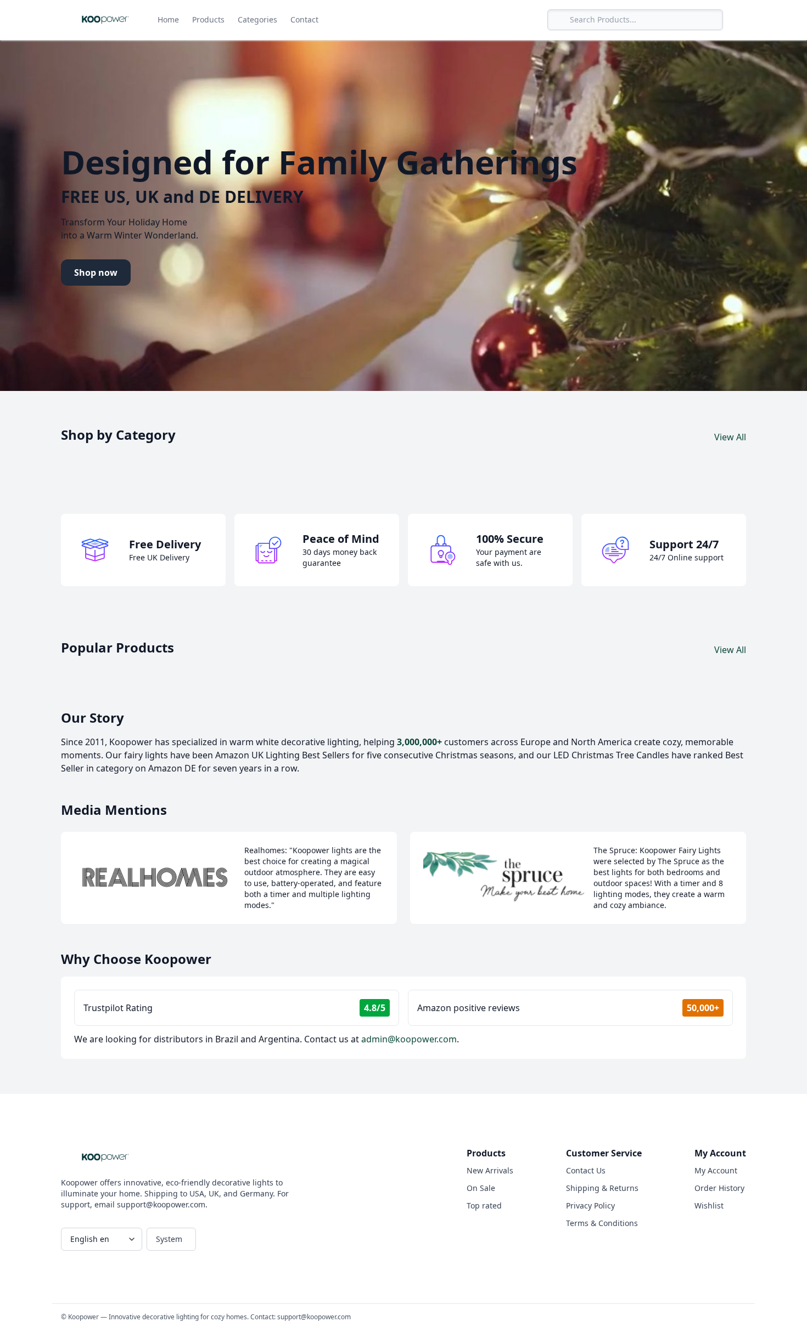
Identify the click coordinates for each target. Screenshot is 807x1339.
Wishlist (709, 1205)
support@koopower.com (314, 1316)
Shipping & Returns (602, 1188)
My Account (715, 1170)
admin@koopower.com (409, 1039)
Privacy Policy (590, 1205)
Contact (304, 19)
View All (730, 437)
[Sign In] (736, 19)
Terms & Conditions (602, 1223)
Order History (719, 1188)
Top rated (484, 1205)
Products (208, 19)
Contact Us (586, 1170)
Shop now (95, 272)
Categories (257, 19)
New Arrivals (490, 1170)
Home (168, 19)
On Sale (481, 1188)
